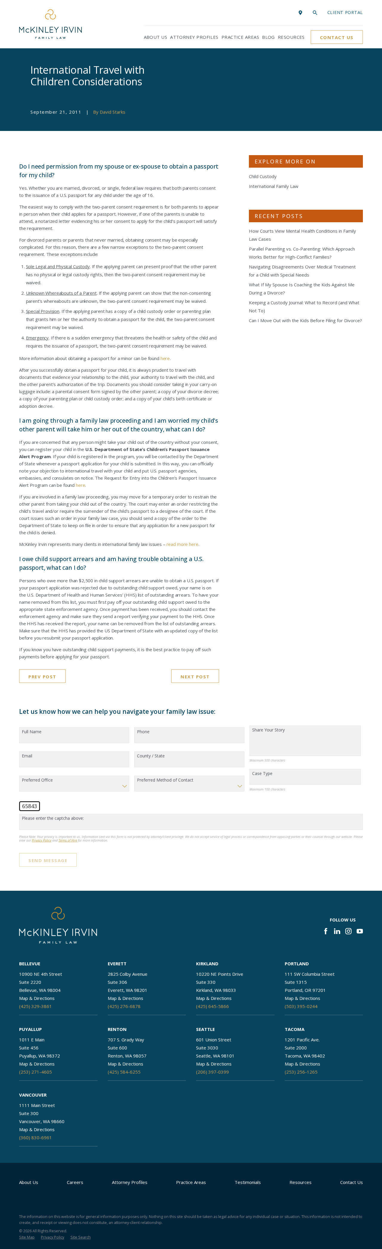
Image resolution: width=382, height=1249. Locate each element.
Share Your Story (268, 730)
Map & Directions (37, 998)
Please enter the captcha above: (53, 818)
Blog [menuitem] (268, 37)
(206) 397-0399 (212, 1072)
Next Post (195, 677)
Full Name (31, 731)
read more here (182, 544)
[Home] (50, 24)
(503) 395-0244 (301, 1006)
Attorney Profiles (129, 1182)
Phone (143, 731)
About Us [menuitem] (155, 37)
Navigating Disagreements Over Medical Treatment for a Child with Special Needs (302, 271)
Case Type (262, 773)
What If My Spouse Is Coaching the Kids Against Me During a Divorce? (302, 289)
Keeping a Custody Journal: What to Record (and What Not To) (304, 306)
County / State (151, 756)
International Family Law (273, 186)
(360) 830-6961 (35, 1137)
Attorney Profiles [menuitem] (194, 37)
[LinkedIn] (337, 931)
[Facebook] (326, 931)
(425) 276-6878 (124, 1006)
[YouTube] (360, 931)
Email (27, 756)
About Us (28, 1182)
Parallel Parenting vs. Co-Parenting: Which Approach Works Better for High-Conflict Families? (302, 253)
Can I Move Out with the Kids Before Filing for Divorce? (305, 320)
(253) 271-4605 (35, 1072)
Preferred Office (37, 780)
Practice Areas (191, 1182)
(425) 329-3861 (35, 1006)
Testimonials (248, 1182)
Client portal (345, 12)
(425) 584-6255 (124, 1072)
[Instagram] (348, 931)
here (165, 358)
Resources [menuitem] (291, 37)
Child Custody (263, 176)
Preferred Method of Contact (165, 780)
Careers (75, 1182)
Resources (300, 1182)
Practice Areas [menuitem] (240, 37)
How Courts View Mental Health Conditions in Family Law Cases (302, 235)
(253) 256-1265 (301, 1072)
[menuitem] (27, 1237)
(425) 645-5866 (212, 1006)
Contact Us (337, 37)
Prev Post (42, 677)
